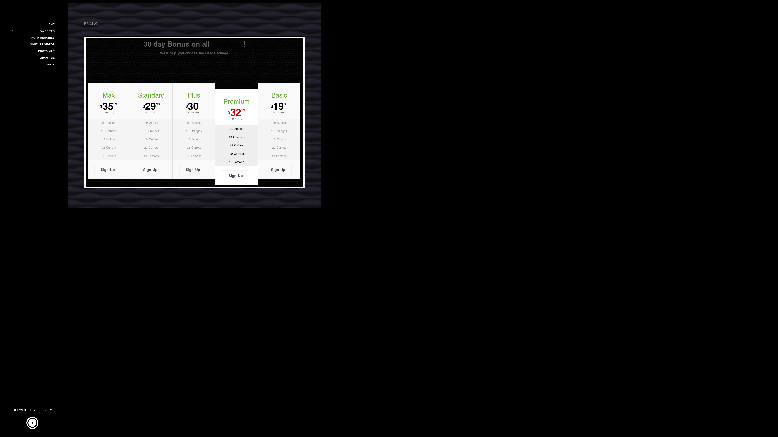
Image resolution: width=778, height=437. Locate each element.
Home (51, 24)
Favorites (47, 31)
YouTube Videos (42, 44)
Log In (50, 64)
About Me (47, 57)
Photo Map (46, 51)
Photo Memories (42, 37)
